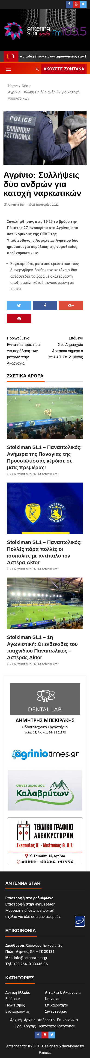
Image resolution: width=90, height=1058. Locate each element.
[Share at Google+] (71, 305)
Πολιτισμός (15, 1005)
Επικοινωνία (67, 1020)
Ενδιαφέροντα (17, 1011)
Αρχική (16, 1020)
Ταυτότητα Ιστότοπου (56, 1026)
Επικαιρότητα (56, 1005)
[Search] (37, 69)
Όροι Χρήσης (25, 1026)
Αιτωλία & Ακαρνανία (63, 992)
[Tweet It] (19, 305)
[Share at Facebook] (45, 305)
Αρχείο (30, 1020)
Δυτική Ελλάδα (17, 992)
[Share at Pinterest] (19, 318)
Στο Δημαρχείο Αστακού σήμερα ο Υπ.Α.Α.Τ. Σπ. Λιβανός (65, 347)
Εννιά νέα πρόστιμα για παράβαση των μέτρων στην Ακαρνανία (23, 350)
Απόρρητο (46, 1020)
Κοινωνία (52, 999)
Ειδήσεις (12, 999)
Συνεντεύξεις (56, 1011)
